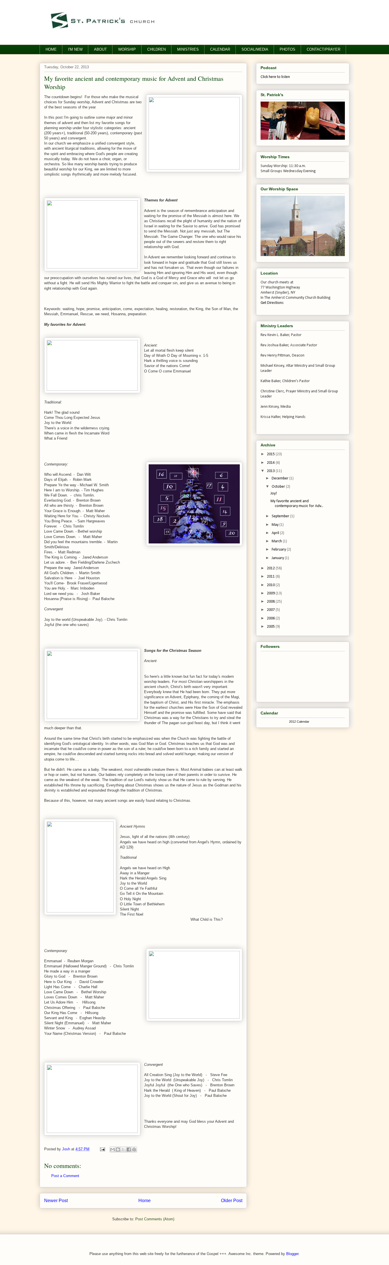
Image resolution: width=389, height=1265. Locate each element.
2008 (271, 601)
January (278, 558)
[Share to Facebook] (129, 1149)
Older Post (231, 1200)
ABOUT (100, 49)
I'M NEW (75, 49)
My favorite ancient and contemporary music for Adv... (297, 503)
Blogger (292, 1254)
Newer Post (56, 1200)
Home (144, 1200)
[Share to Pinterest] (134, 1149)
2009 (271, 593)
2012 (271, 568)
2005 (271, 627)
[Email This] (112, 1149)
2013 (271, 471)
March (277, 541)
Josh (66, 1149)
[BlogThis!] (118, 1149)
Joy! (274, 493)
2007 (271, 610)
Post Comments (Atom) (154, 1219)
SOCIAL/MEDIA (254, 49)
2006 (271, 618)
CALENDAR (220, 49)
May (275, 525)
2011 (271, 576)
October (279, 487)
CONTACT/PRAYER (323, 49)
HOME (51, 49)
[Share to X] (123, 1149)
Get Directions (272, 303)
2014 (271, 463)
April (276, 533)
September (281, 516)
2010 (271, 585)
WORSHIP (127, 49)
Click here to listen (275, 77)
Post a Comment (65, 1176)
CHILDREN (156, 49)
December (280, 478)
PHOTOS (287, 49)
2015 (271, 454)
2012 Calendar (299, 721)
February (279, 549)
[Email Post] (102, 1149)
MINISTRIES (188, 49)
